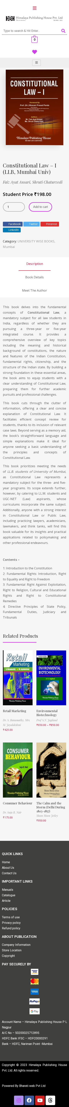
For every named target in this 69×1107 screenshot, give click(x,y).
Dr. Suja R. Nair (12, 812)
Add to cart (40, 206)
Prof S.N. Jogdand (47, 720)
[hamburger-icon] (36, 63)
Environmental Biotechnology (47, 713)
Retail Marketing (14, 711)
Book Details (34, 277)
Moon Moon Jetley (47, 815)
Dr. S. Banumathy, (14, 720)
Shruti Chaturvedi (47, 182)
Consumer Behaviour (17, 803)
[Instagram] (19, 1100)
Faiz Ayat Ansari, (17, 182)
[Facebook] (29, 1100)
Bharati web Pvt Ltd (32, 1086)
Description (34, 264)
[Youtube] (40, 1100)
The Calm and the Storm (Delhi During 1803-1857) (50, 807)
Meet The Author (34, 290)
